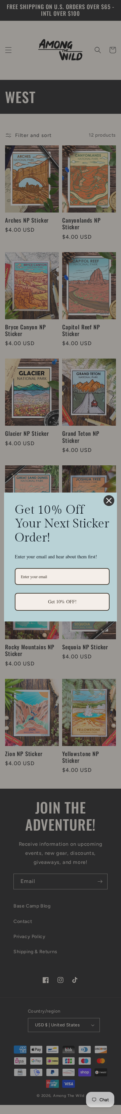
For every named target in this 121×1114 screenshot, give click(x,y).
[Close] (109, 501)
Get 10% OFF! (62, 601)
